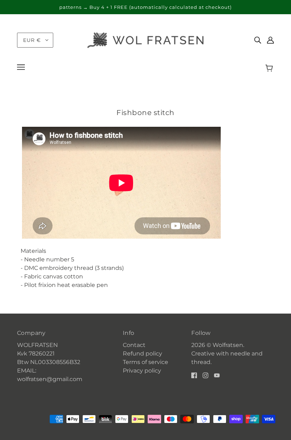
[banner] (145, 39)
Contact (134, 345)
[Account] (270, 40)
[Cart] (270, 68)
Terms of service (145, 362)
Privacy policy (142, 370)
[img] (257, 40)
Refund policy (142, 353)
